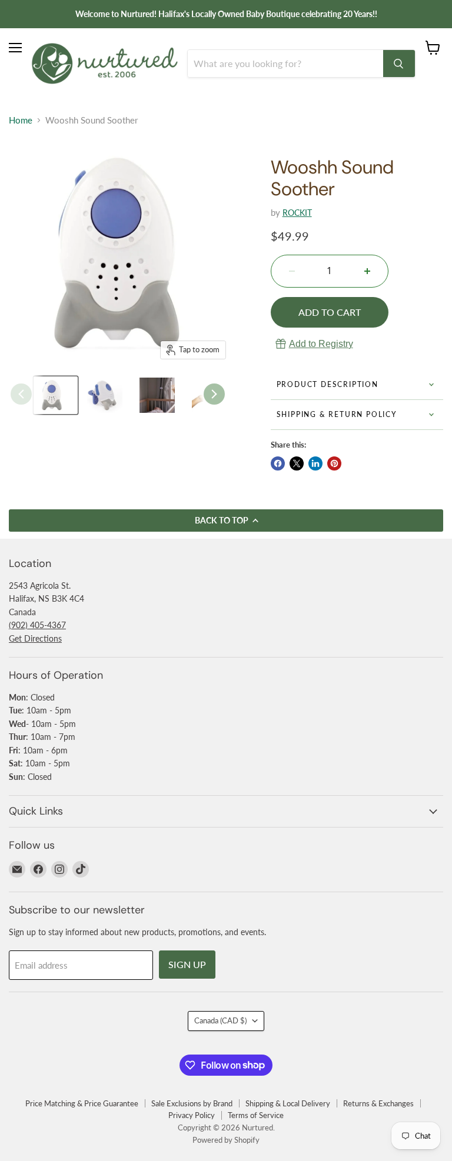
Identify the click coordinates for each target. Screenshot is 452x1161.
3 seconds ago (321, 344)
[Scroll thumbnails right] (214, 394)
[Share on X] (297, 463)
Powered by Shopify (226, 1140)
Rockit (297, 213)
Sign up (187, 964)
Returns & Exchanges (378, 1103)
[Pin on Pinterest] (334, 463)
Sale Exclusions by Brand (191, 1103)
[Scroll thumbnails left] (21, 394)
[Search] (399, 63)
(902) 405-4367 (37, 625)
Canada (220, 1020)
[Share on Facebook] (278, 463)
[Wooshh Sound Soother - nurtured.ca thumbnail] (56, 395)
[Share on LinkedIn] (315, 463)
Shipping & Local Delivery (287, 1103)
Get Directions (35, 638)
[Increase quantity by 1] (367, 271)
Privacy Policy (191, 1115)
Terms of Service (256, 1115)
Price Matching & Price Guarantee (81, 1103)
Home (20, 120)
